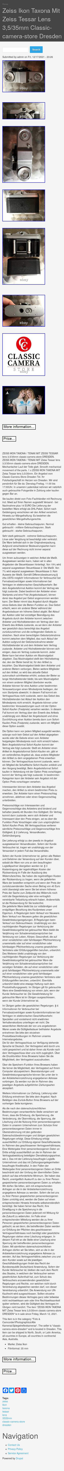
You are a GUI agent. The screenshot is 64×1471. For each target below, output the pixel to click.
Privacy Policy (15, 1449)
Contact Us (14, 1445)
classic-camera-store (13, 1421)
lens (4, 1415)
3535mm (7, 1418)
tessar (5, 1411)
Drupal (19, 1458)
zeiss (5, 1401)
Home (5, 4)
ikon (4, 1404)
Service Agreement (18, 1453)
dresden (6, 1425)
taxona (6, 1408)
